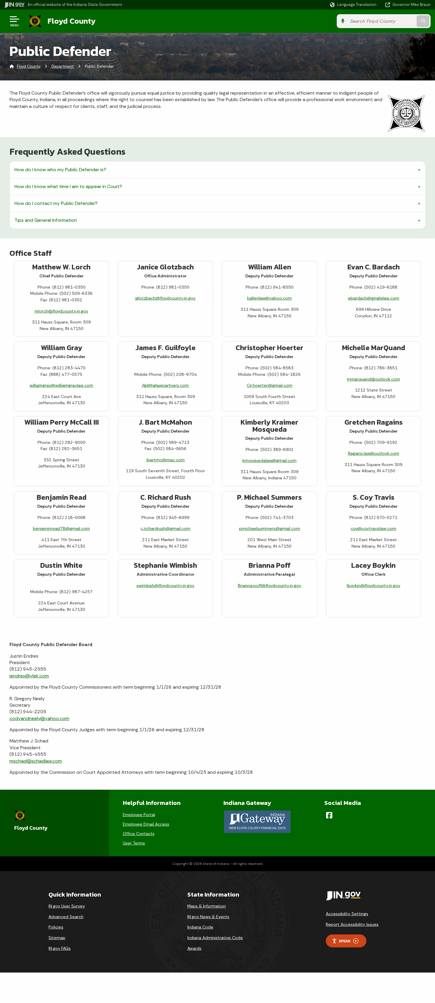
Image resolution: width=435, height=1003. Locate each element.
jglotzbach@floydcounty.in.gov (165, 298)
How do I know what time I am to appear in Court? (68, 186)
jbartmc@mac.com (165, 459)
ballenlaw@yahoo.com (269, 298)
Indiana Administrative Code (215, 937)
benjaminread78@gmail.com (61, 528)
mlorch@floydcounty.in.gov (61, 311)
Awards (194, 948)
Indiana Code (200, 927)
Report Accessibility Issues (352, 924)
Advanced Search (66, 916)
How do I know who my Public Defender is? (60, 169)
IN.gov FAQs (60, 948)
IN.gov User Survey (67, 906)
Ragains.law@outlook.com (373, 453)
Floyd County (72, 21)
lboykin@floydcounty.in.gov (373, 585)
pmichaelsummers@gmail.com (269, 528)
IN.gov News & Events (208, 916)
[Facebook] (329, 815)
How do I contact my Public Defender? (56, 203)
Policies (56, 927)
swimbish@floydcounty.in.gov (165, 585)
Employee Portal (139, 814)
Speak (345, 941)
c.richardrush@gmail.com (165, 528)
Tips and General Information (45, 220)
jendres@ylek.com (29, 676)
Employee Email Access (146, 824)
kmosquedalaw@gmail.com (269, 460)
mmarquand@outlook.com (373, 379)
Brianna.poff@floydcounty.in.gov (269, 585)
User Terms (134, 843)
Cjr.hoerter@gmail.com (269, 385)
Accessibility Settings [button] (347, 913)
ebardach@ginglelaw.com (373, 298)
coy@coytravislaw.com (373, 528)
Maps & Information (206, 906)
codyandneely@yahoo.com (39, 718)
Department (62, 66)
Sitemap (57, 937)
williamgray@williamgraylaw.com (61, 385)
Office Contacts (138, 833)
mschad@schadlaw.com (35, 761)
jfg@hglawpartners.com (165, 385)
